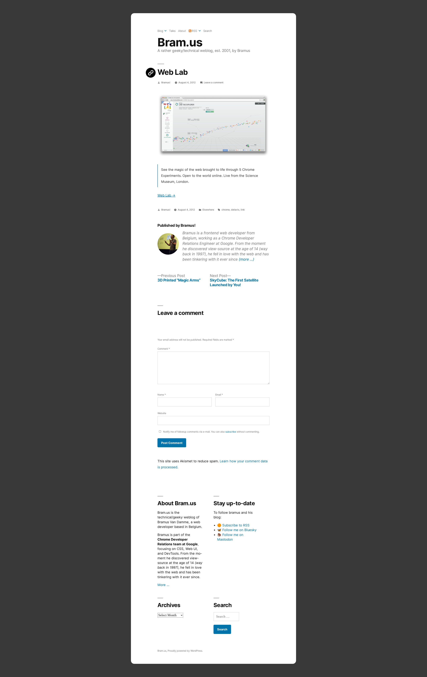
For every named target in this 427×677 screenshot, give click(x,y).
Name (161, 394)
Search (207, 31)
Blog (160, 31)
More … (163, 585)
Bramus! (165, 82)
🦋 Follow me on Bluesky (237, 530)
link (243, 209)
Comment (163, 348)
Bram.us (179, 42)
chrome (226, 209)
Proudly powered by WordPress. (185, 650)
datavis (235, 209)
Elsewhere (208, 209)
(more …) (246, 259)
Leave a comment (213, 82)
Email (219, 394)
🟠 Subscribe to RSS (233, 525)
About (182, 31)
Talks (172, 31)
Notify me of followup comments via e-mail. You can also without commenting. (211, 431)
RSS (194, 31)
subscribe (230, 431)
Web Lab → (166, 195)
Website (161, 413)
